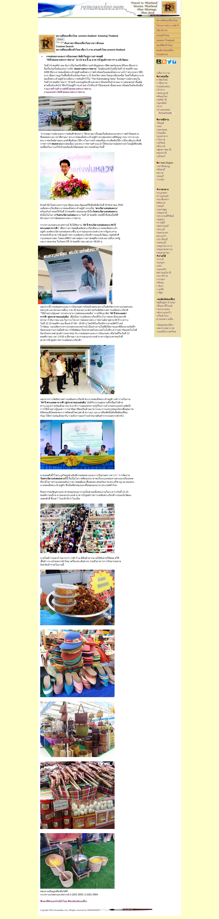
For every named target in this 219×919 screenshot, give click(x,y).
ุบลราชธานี (165, 149)
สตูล (160, 292)
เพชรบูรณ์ (163, 93)
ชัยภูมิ (161, 123)
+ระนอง (160, 279)
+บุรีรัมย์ (161, 143)
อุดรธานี (162, 153)
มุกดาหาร (163, 136)
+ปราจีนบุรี (162, 239)
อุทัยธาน (162, 99)
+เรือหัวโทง (162, 316)
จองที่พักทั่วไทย (164, 45)
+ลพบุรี (160, 206)
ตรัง (160, 266)
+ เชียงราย (161, 83)
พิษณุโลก (163, 96)
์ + (157, 309)
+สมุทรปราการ (164, 246)
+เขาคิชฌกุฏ (163, 166)
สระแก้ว (162, 236)
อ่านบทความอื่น (164, 319)
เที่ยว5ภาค (161, 30)
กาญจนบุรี (163, 196)
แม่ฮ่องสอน (164, 86)
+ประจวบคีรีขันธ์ (165, 216)
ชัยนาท (161, 202)
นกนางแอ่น (164, 309)
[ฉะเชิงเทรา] (170, 199)
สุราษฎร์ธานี (164, 272)
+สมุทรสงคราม (164, 249)
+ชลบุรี (160, 176)
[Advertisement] (92, 26)
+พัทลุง (160, 282)
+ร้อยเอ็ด (161, 133)
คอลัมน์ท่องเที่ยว (78, 901)
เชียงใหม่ (163, 79)
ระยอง (161, 179)
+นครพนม (161, 129)
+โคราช (160, 139)
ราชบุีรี (161, 222)
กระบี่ (161, 259)
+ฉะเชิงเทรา (162, 199)
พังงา (161, 286)
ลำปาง (161, 89)
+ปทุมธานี (161, 212)
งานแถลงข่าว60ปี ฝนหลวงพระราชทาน (64, 92)
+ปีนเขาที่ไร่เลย (164, 306)
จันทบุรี (161, 169)
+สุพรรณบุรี (162, 226)
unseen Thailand (165, 40)
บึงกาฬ (161, 146)
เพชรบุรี (162, 242)
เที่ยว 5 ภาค (164, 73)
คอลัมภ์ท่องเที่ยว (165, 50)
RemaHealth (165, 113)
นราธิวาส (163, 276)
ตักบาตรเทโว (164, 312)
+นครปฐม (161, 209)
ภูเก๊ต (161, 289)
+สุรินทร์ (160, 156)
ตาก (160, 106)
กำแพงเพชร (164, 109)
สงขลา (161, 262)
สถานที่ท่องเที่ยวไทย (167, 20)
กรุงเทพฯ (162, 193)
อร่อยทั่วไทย (162, 35)
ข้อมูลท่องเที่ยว (165, 325)
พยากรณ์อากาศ (166, 328)
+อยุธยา (160, 219)
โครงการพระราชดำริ (167, 25)
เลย (159, 126)
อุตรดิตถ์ (162, 103)
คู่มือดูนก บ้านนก (166, 302)
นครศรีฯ (162, 269)
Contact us (162, 54)
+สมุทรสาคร (163, 252)
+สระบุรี (160, 229)
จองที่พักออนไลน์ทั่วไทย (54, 901)
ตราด (160, 173)
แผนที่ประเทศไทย (167, 331)
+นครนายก (162, 232)
